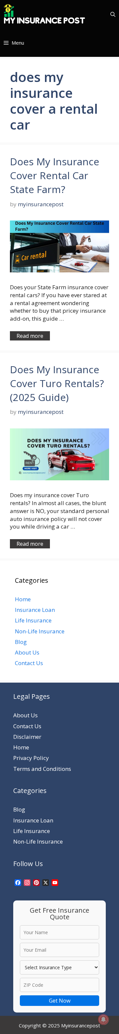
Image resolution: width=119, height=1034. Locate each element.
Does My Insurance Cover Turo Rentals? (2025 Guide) (57, 383)
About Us (27, 652)
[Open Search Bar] (113, 14)
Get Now (59, 1000)
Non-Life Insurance (39, 631)
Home (23, 599)
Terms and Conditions (42, 769)
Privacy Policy (31, 758)
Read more (30, 335)
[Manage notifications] (103, 1019)
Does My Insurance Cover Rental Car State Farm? (54, 175)
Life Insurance (33, 620)
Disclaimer (27, 736)
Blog (21, 642)
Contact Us (29, 663)
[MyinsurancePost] (44, 14)
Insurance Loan (35, 610)
